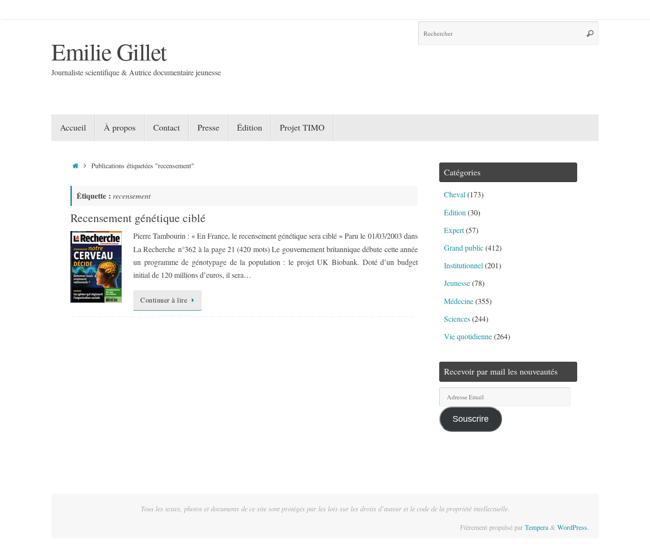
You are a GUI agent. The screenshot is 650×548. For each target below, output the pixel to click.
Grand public (463, 248)
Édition (455, 212)
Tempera (536, 527)
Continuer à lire (163, 299)
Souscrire (471, 419)
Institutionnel (463, 265)
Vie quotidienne (468, 336)
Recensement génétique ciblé (138, 217)
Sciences (457, 319)
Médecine (458, 301)
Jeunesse (457, 283)
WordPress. (573, 527)
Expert (454, 230)
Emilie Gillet (109, 51)
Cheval (454, 194)
